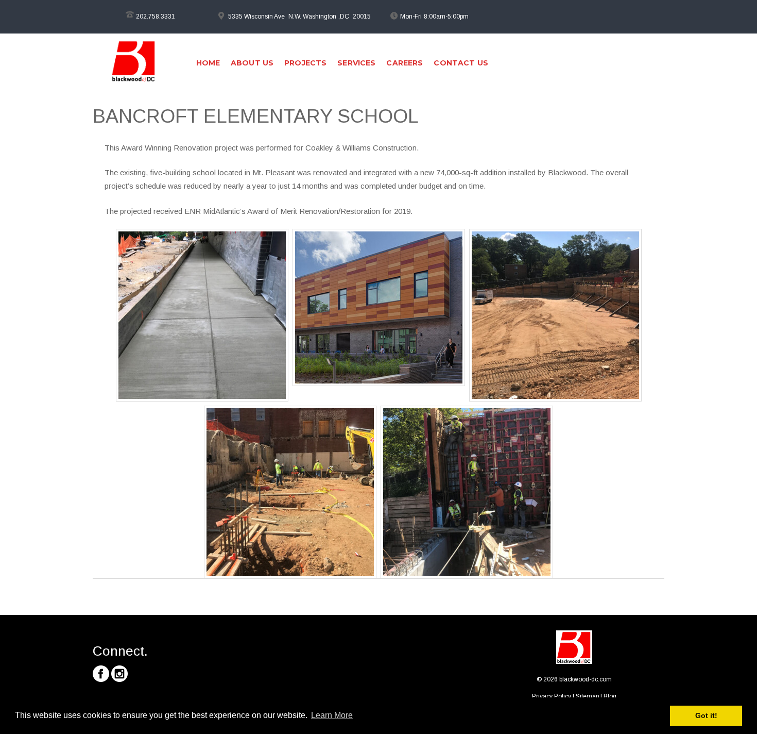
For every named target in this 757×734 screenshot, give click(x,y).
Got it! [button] (706, 715)
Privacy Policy (551, 696)
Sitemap (587, 696)
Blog (610, 696)
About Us (252, 63)
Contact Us (461, 63)
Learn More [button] (332, 715)
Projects (305, 63)
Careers (404, 63)
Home (208, 63)
